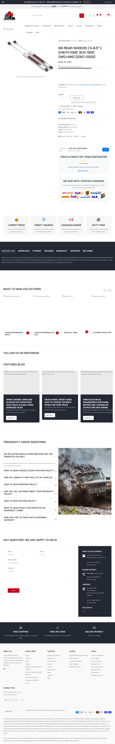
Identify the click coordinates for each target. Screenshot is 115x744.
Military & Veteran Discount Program (34, 668)
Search (28, 655)
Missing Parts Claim (75, 667)
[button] (83, 102)
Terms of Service (96, 661)
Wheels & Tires (59, 26)
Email (42, 551)
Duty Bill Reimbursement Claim (78, 655)
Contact (28, 664)
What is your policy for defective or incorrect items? (24, 509)
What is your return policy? (20, 501)
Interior (79, 26)
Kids (37, 32)
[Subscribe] (21, 700)
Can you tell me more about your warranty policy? (29, 492)
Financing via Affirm (31, 677)
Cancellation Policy (97, 667)
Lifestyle (29, 32)
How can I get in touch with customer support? (25, 518)
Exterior (70, 26)
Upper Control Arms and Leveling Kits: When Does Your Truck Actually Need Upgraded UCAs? (19, 403)
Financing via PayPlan (32, 680)
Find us (28, 683)
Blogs (27, 661)
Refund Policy (95, 672)
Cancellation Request (75, 661)
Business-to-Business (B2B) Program (33, 673)
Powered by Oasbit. (59, 710)
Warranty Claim (74, 658)
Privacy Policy (95, 658)
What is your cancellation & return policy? (29, 470)
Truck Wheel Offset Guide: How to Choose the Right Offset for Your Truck (58, 402)
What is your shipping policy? (20, 484)
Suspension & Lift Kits (32, 26)
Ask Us (105, 149)
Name (10, 551)
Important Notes (95, 84)
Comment (11, 568)
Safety (99, 26)
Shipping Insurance (97, 675)
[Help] (110, 15)
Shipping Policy (95, 664)
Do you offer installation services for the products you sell (28, 455)
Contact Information (97, 655)
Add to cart (76, 98)
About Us (28, 658)
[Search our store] (81, 16)
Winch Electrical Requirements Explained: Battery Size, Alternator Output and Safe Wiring (96, 403)
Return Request (74, 664)
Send (13, 590)
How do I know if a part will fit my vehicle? (28, 477)
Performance (46, 26)
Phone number (12, 559)
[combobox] (57, 16)
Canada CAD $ (108, 2)
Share (83, 136)
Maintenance (89, 26)
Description (84, 84)
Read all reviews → (83, 170)
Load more (10, 418)
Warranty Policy (96, 669)
